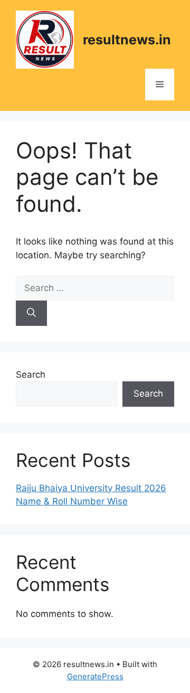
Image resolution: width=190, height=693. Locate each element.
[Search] (31, 313)
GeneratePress (95, 676)
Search (30, 374)
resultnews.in (127, 40)
